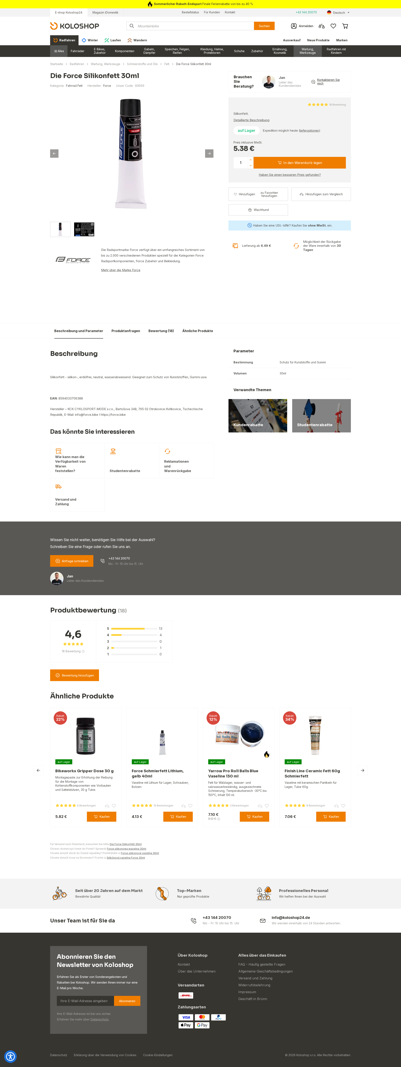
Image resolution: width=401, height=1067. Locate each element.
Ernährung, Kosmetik (280, 50)
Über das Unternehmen (197, 971)
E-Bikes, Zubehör (100, 50)
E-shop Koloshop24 (68, 12)
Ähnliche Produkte (197, 331)
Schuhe (239, 51)
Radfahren (77, 64)
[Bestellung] (345, 26)
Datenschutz (99, 1019)
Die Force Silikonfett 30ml (267, 328)
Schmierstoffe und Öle (142, 64)
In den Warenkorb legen (302, 163)
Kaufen (340, 331)
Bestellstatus (190, 12)
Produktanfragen (126, 331)
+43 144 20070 (306, 12)
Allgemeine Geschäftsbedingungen (265, 971)
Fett (166, 64)
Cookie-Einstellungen (158, 1055)
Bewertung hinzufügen (78, 675)
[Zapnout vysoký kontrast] (10, 1056)
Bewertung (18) (161, 331)
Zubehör (257, 51)
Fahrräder (77, 51)
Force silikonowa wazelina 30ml (126, 848)
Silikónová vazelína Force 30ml (126, 857)
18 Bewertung (337, 104)
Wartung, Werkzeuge (307, 50)
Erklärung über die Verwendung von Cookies (105, 1055)
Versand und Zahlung (255, 978)
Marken (342, 40)
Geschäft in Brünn (252, 999)
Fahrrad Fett (74, 85)
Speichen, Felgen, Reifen (177, 50)
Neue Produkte (318, 40)
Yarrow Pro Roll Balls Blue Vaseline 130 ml (233, 774)
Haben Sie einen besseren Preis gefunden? (290, 175)
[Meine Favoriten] (333, 26)
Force (107, 85)
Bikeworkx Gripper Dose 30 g (84, 771)
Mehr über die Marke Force (120, 270)
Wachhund (261, 210)
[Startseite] (74, 26)
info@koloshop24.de (291, 917)
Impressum (247, 992)
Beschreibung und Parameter (78, 331)
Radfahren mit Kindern (336, 50)
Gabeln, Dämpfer (149, 50)
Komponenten (124, 51)
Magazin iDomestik (105, 12)
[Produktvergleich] (321, 26)
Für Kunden (212, 12)
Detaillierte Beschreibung (251, 120)
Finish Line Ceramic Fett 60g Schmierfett (312, 774)
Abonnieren (127, 1001)
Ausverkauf (292, 40)
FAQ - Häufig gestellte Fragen (261, 964)
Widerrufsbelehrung (254, 985)
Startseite (56, 64)
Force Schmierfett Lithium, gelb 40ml (158, 774)
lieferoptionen (309, 130)
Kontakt (230, 12)
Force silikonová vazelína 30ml (140, 853)
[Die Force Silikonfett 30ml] (131, 154)
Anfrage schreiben (75, 561)
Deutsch (339, 13)
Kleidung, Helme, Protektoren (212, 50)
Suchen (264, 26)
